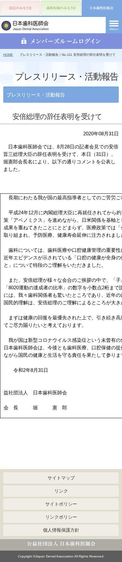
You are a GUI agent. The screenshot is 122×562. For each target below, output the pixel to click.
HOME (8, 54)
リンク (61, 491)
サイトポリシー (61, 504)
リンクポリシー (61, 517)
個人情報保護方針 (61, 530)
